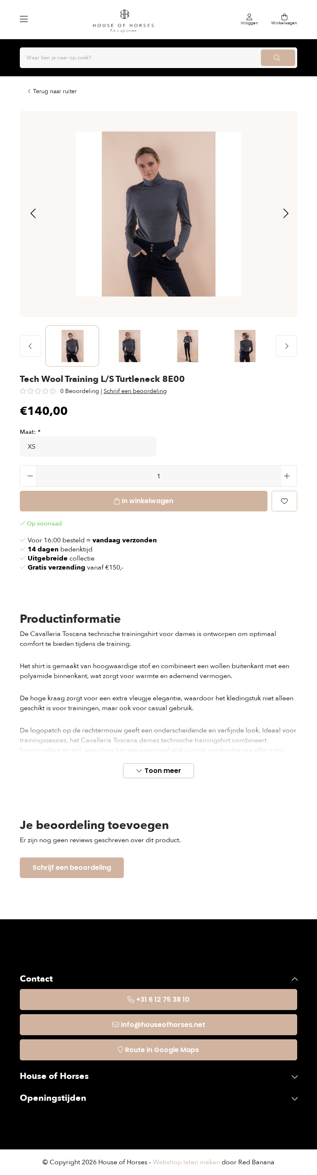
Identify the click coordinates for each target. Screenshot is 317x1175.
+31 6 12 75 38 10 (162, 999)
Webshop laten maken (186, 1162)
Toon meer (162, 770)
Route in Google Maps (162, 1050)
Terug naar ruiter (55, 91)
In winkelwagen (147, 501)
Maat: (30, 432)
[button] (33, 214)
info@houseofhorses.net (163, 1024)
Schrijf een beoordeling (135, 391)
